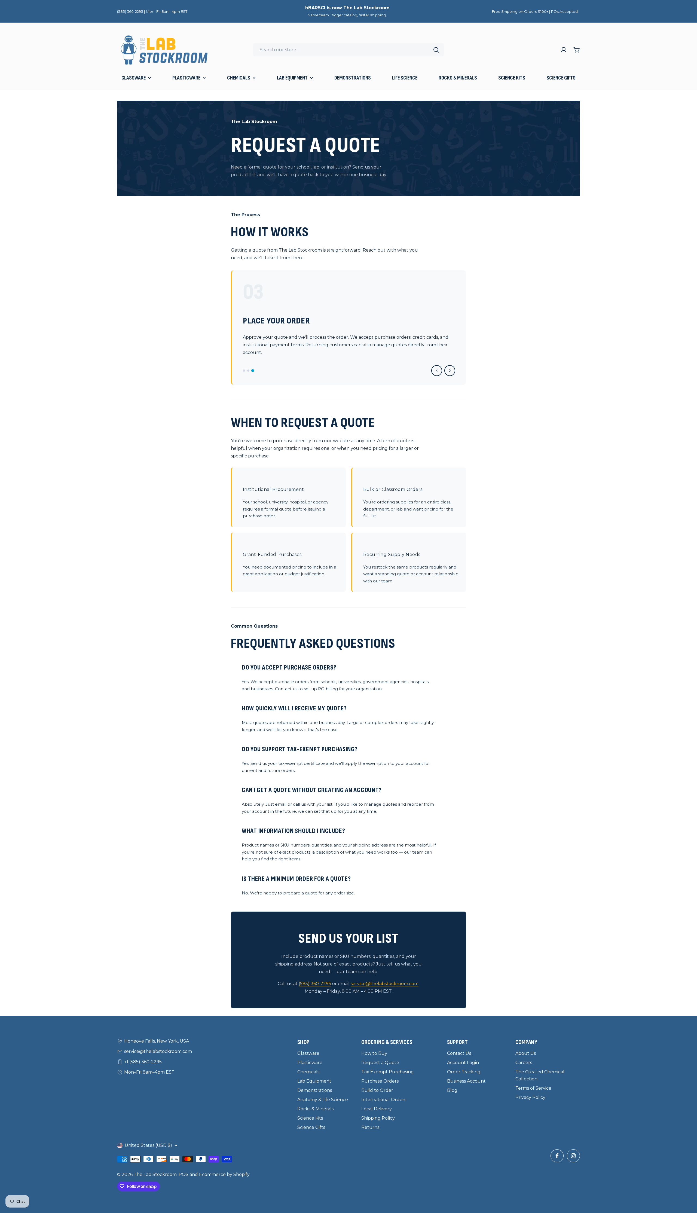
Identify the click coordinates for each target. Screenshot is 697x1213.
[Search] (436, 50)
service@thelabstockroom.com (384, 983)
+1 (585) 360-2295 (143, 1061)
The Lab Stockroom (155, 1174)
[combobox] (348, 49)
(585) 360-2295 (315, 983)
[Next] (449, 370)
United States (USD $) (148, 1145)
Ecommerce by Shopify (224, 1174)
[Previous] (436, 370)
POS (183, 1174)
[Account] (563, 50)
